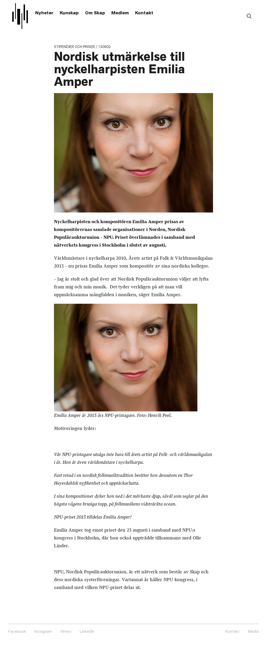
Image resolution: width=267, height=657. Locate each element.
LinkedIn (87, 631)
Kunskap (69, 13)
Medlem (120, 13)
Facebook (17, 631)
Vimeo (65, 631)
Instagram (43, 631)
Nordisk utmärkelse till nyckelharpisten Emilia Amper (119, 69)
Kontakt (144, 13)
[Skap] (20, 16)
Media (253, 631)
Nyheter (44, 13)
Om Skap (95, 13)
